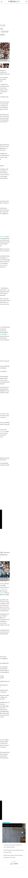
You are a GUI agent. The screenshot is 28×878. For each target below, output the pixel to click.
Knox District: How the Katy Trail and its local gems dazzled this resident (13, 846)
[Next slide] (8, 52)
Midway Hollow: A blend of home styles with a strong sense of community (13, 856)
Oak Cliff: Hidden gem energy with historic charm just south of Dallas (14, 851)
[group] (6, 65)
